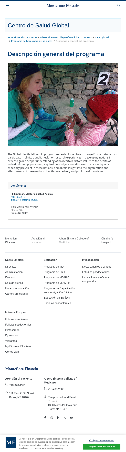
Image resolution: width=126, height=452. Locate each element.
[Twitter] (64, 417)
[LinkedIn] (58, 417)
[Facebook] (45, 417)
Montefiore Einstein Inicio (22, 37)
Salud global (102, 37)
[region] (63, 443)
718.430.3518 (18, 196)
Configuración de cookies (101, 440)
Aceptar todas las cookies (101, 446)
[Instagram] (51, 417)
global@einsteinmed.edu (24, 199)
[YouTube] (71, 417)
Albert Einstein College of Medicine (59, 37)
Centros (87, 37)
